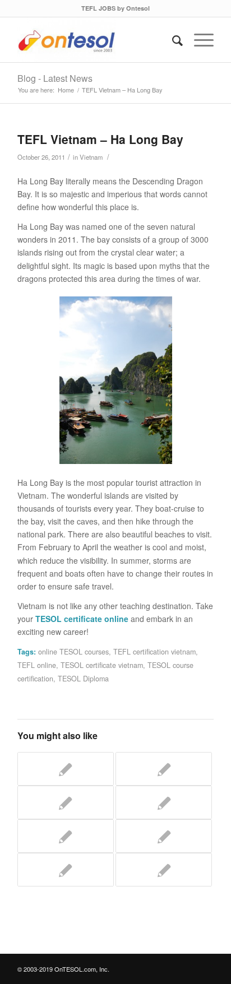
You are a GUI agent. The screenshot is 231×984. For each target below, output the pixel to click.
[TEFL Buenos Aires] (65, 802)
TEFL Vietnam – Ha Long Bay (100, 139)
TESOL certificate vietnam (102, 665)
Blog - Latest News (55, 78)
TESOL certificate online (81, 618)
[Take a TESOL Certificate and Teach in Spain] (164, 836)
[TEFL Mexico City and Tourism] (65, 769)
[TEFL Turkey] (65, 836)
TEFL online (36, 665)
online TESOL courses (73, 652)
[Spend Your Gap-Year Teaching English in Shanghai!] (164, 769)
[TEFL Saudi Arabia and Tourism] (164, 802)
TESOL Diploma (83, 679)
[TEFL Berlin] (65, 869)
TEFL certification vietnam (154, 652)
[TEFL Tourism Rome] (164, 869)
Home (66, 90)
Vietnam (91, 156)
